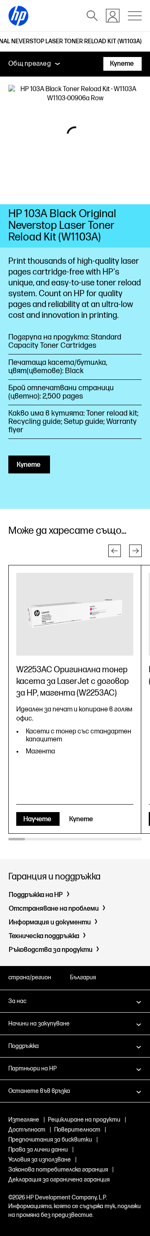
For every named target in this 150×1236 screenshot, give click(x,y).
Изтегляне (23, 1119)
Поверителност (77, 1129)
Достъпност (26, 1129)
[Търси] (92, 15)
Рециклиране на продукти (84, 1119)
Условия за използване (39, 1159)
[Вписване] (113, 15)
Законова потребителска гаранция (58, 1169)
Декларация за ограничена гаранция (59, 1179)
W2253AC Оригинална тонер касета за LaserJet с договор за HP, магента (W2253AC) (72, 681)
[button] (114, 551)
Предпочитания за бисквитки (50, 1139)
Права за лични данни (38, 1149)
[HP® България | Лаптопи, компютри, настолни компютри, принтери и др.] (18, 16)
